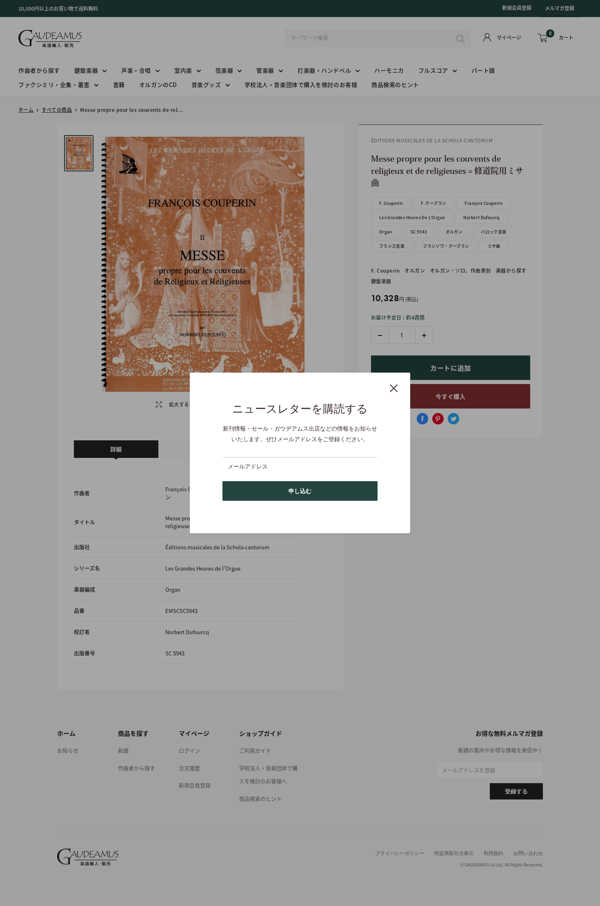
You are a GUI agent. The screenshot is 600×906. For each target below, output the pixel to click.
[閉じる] (394, 387)
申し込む (300, 491)
